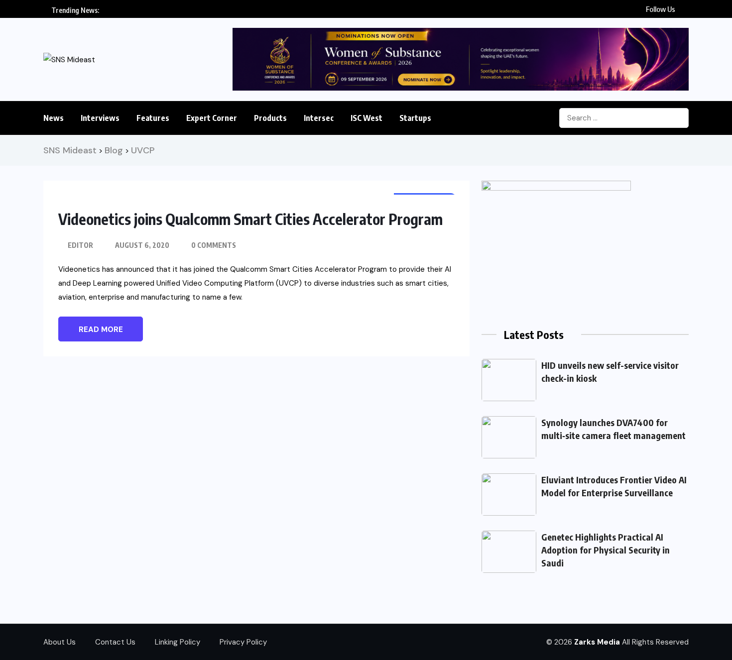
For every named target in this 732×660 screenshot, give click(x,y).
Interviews (100, 118)
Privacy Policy (243, 642)
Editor (80, 245)
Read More (101, 329)
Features (152, 118)
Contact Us (115, 642)
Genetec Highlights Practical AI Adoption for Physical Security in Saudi (605, 549)
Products (270, 118)
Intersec (319, 118)
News (53, 118)
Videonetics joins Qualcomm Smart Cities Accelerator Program (250, 219)
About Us (59, 642)
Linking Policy (177, 642)
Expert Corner (211, 118)
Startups (415, 118)
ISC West (366, 118)
